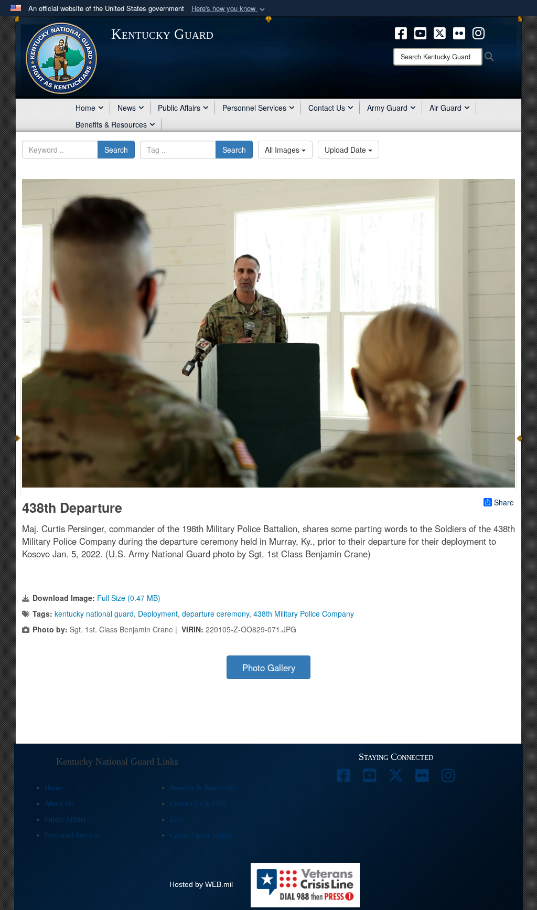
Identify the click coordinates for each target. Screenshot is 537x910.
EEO (177, 819)
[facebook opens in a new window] (401, 32)
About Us (59, 804)
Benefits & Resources (111, 124)
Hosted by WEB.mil (201, 884)
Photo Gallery (268, 667)
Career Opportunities (201, 835)
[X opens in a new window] (440, 32)
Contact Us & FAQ (198, 804)
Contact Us (326, 107)
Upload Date (346, 149)
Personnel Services (254, 107)
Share (504, 502)
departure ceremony (215, 613)
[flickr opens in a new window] (459, 32)
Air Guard (445, 107)
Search (116, 149)
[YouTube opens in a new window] (420, 32)
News (126, 107)
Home (85, 107)
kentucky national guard (94, 613)
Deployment (158, 613)
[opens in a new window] (343, 778)
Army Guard (387, 107)
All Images (283, 149)
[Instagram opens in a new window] (478, 32)
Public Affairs (179, 107)
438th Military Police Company (303, 613)
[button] (229, 8)
